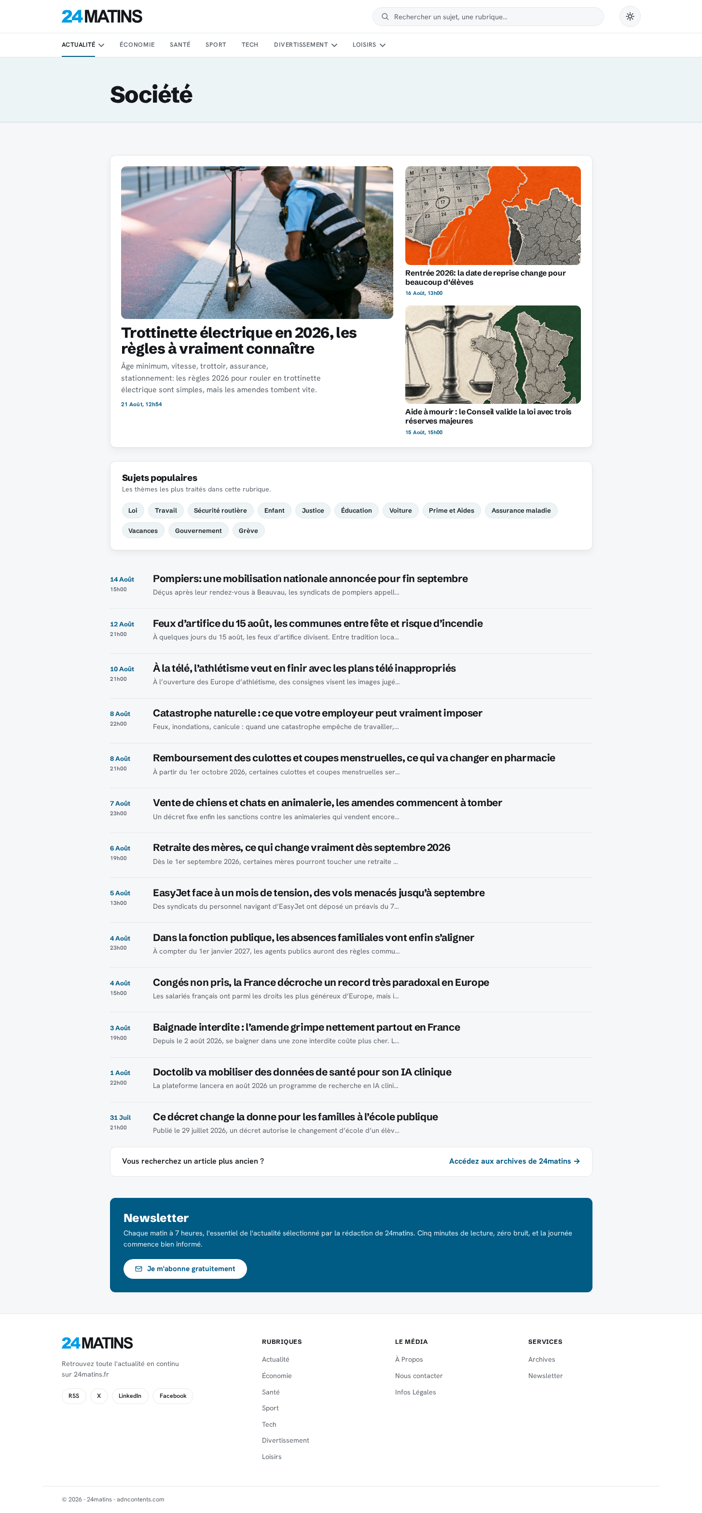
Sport (216, 44)
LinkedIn (130, 1396)
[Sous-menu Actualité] (101, 45)
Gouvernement (198, 530)
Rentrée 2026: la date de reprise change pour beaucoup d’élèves (485, 277)
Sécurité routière (220, 510)
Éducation (356, 510)
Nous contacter (419, 1375)
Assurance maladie (521, 510)
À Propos (409, 1359)
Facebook (173, 1396)
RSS (74, 1396)
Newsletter (545, 1375)
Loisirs (364, 44)
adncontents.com (141, 1499)
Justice (313, 510)
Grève (248, 530)
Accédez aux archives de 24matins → (514, 1161)
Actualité (79, 44)
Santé (180, 44)
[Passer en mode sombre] (630, 16)
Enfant (274, 510)
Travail (166, 510)
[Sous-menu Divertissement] (334, 45)
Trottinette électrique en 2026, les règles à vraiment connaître (239, 340)
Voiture (400, 510)
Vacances (143, 530)
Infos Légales (415, 1392)
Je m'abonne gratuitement (191, 1269)
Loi (133, 510)
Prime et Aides (451, 510)
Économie (137, 44)
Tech (250, 44)
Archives (541, 1359)
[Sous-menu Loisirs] (382, 45)
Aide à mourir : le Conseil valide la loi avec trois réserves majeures (488, 416)
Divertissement (301, 44)
